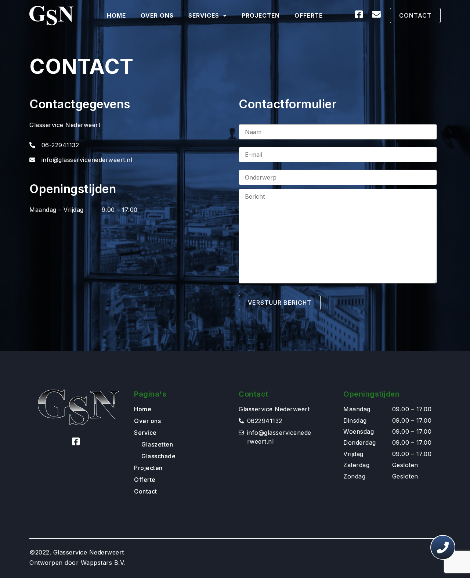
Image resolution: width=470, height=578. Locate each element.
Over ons (157, 15)
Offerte (308, 15)
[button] (415, 15)
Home (116, 15)
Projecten (261, 15)
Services (203, 15)
